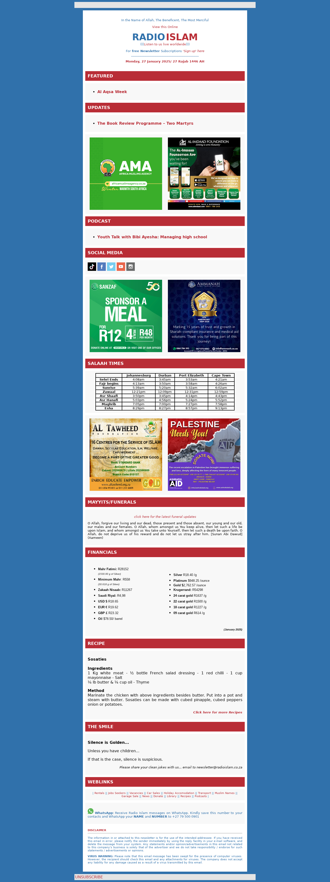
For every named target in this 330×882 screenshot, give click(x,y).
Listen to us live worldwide (165, 44)
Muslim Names (225, 793)
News (146, 796)
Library (172, 796)
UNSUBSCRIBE (89, 877)
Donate (158, 796)
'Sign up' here (193, 51)
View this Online (165, 27)
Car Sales (154, 793)
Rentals (98, 793)
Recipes (186, 796)
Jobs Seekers (117, 793)
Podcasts (200, 796)
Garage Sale (130, 796)
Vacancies (136, 793)
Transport (205, 793)
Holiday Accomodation (179, 793)
